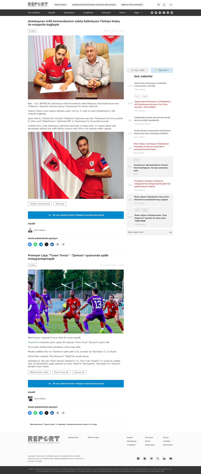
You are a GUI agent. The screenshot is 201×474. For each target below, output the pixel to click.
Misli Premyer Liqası (39, 372)
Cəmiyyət (149, 437)
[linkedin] (168, 12)
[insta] (156, 12)
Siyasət (130, 437)
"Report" (32, 342)
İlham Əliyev (60, 5)
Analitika (166, 441)
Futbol (32, 31)
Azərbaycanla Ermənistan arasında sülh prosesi (94, 5)
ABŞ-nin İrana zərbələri (132, 5)
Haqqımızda (73, 437)
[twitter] (164, 12)
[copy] (63, 244)
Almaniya (60, 204)
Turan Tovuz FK (61, 372)
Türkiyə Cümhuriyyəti (40, 204)
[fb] (152, 12)
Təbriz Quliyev (40, 399)
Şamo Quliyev (40, 230)
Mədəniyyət (150, 445)
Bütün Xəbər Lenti (136, 232)
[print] (58, 244)
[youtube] (172, 12)
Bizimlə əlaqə (93, 437)
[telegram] (160, 12)
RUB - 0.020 (139, 70)
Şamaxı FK (79, 372)
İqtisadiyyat (131, 441)
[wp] (35, 244)
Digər (136, 12)
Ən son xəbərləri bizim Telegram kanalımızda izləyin (78, 215)
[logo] (38, 4)
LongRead (131, 445)
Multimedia (168, 445)
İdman (147, 441)
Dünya (166, 437)
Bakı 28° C (163, 70)
